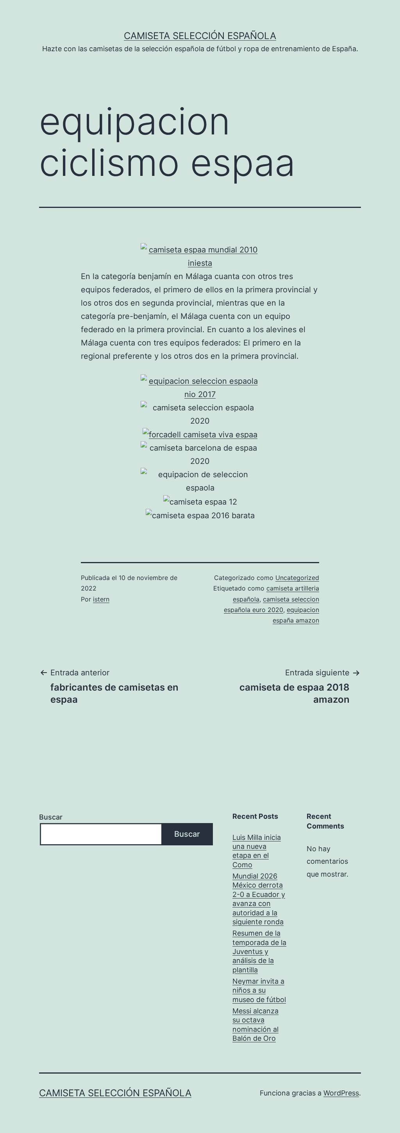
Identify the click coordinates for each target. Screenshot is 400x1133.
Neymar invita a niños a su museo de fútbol (259, 990)
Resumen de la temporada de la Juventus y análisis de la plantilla (259, 951)
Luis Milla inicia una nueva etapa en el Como (256, 851)
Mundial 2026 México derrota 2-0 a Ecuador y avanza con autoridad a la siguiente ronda (258, 899)
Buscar (50, 817)
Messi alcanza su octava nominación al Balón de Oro (255, 1024)
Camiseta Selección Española (200, 35)
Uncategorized (297, 578)
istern (101, 599)
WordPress (341, 1093)
